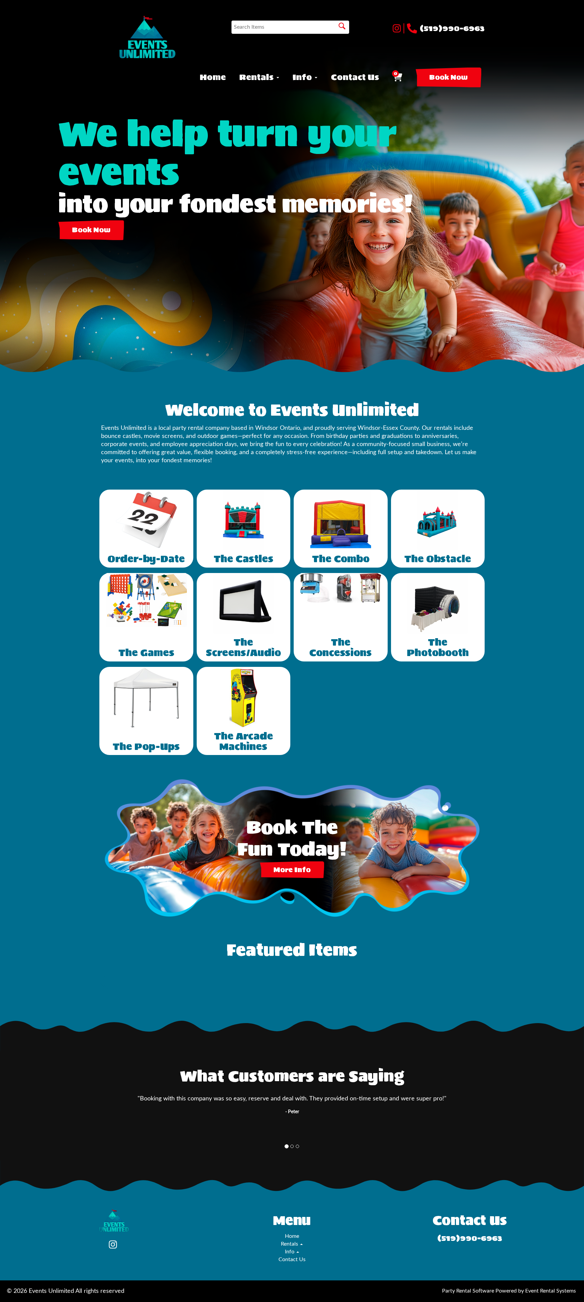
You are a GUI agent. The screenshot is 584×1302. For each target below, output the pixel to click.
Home (213, 77)
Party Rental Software (468, 1291)
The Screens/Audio (243, 647)
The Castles (243, 559)
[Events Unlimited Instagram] (398, 28)
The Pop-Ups (146, 746)
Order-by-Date (146, 559)
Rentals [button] (257, 77)
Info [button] (303, 77)
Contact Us (355, 77)
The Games (146, 652)
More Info (292, 869)
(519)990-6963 (452, 28)
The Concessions (340, 647)
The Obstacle (437, 559)
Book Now (448, 77)
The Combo (340, 559)
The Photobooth (438, 647)
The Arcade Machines (243, 741)
